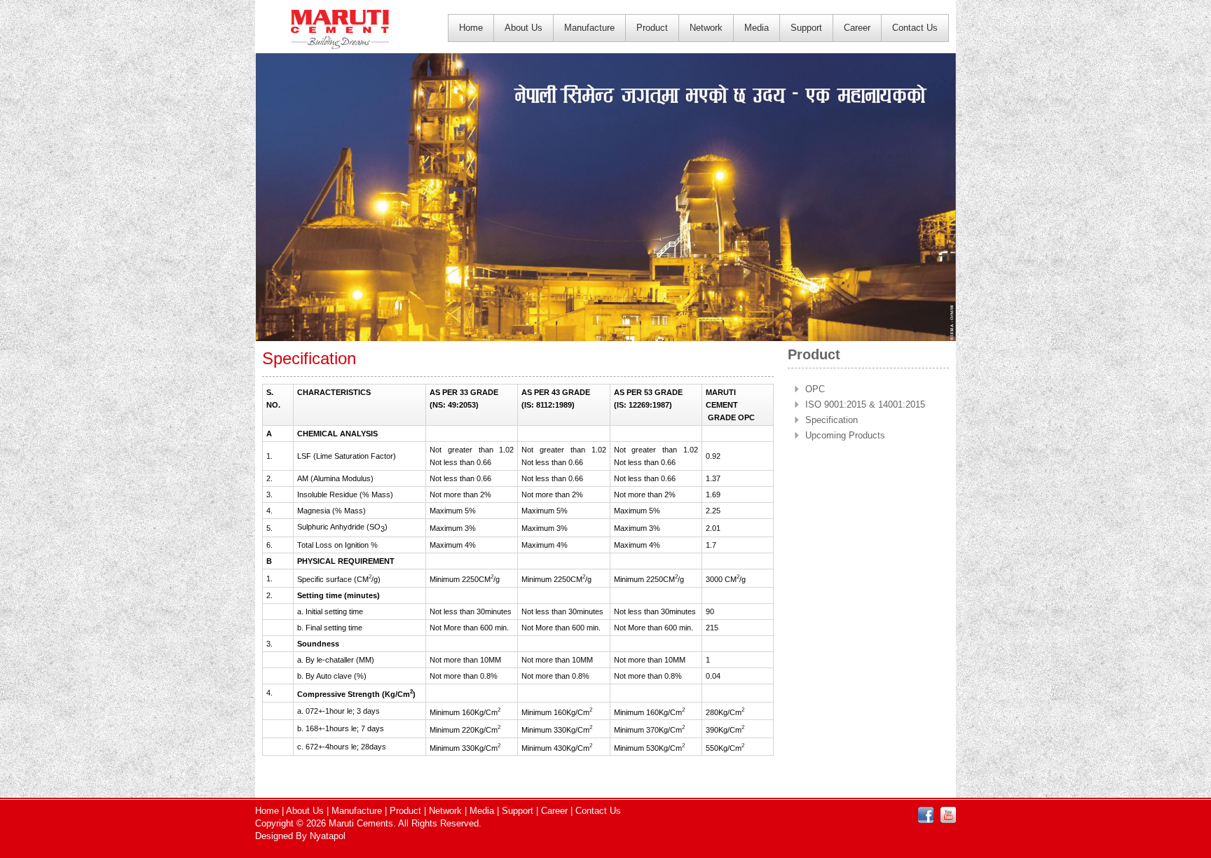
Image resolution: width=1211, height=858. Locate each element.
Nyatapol (327, 836)
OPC (815, 389)
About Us (523, 27)
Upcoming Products (845, 435)
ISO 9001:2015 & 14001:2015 (865, 404)
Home (471, 27)
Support (806, 27)
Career (857, 27)
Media (756, 27)
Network (706, 27)
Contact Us (915, 27)
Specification (831, 420)
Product (652, 27)
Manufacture (589, 27)
